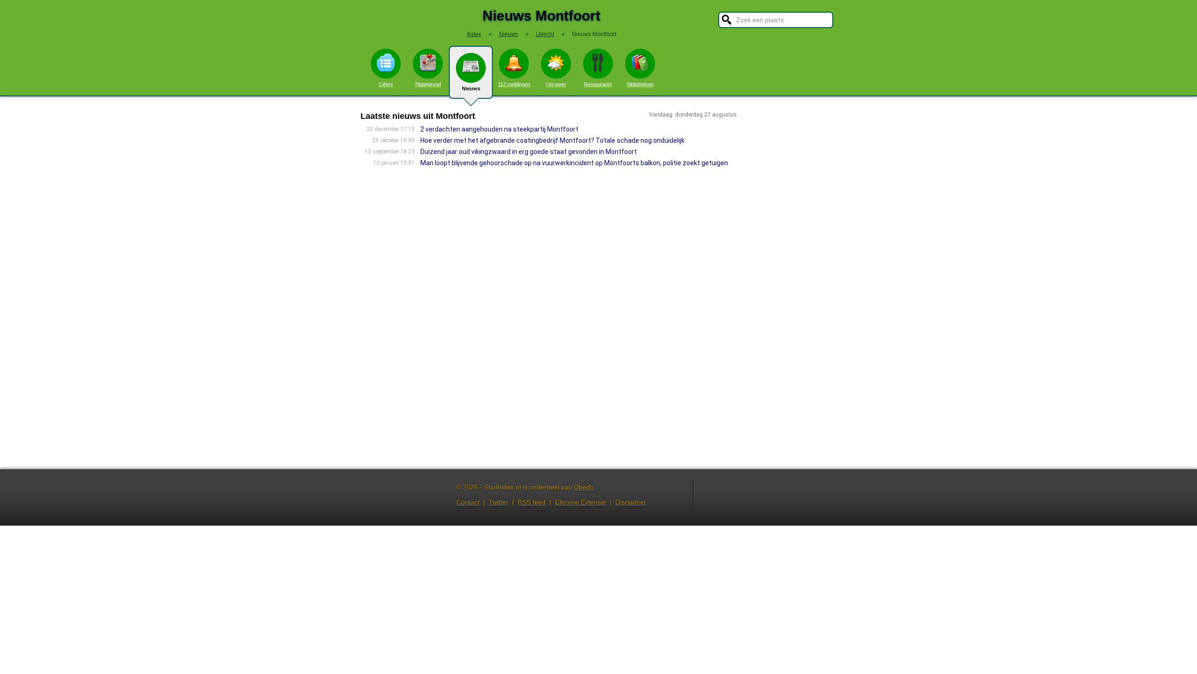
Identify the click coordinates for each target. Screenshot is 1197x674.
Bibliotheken (640, 84)
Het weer (556, 84)
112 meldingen (514, 84)
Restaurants (598, 84)
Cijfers (386, 84)
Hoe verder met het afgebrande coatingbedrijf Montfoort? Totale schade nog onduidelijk (552, 140)
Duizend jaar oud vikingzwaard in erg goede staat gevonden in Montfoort (528, 151)
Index (474, 34)
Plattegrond (428, 84)
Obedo (584, 487)
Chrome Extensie (580, 502)
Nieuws (471, 88)
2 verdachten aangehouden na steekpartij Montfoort (499, 129)
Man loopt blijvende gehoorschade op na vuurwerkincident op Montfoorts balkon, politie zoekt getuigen (574, 163)
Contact (467, 502)
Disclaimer (630, 502)
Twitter (498, 502)
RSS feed (532, 502)
